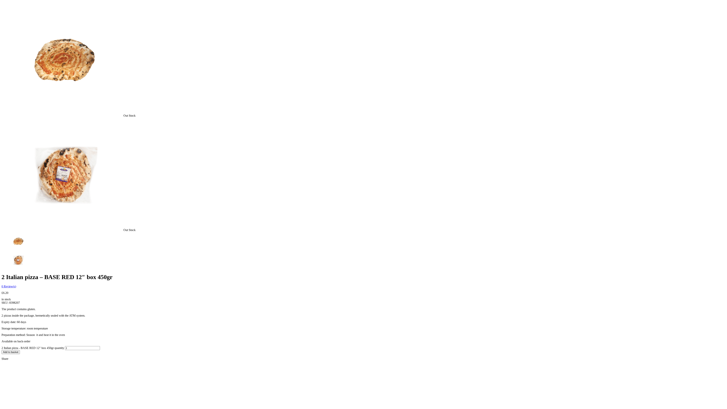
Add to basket (10, 352)
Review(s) (9, 286)
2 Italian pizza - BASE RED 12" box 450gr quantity (33, 348)
